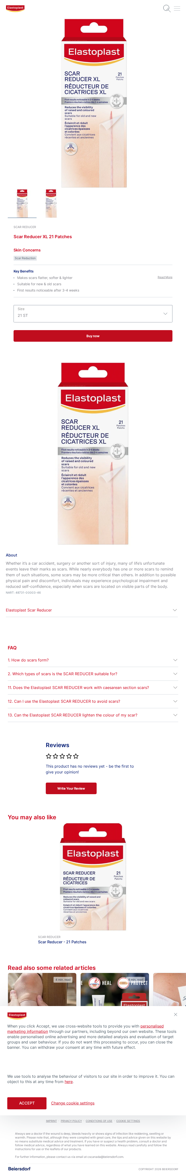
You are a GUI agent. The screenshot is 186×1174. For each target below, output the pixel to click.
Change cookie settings (72, 1103)
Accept (27, 1103)
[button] (92, 610)
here (69, 1081)
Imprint (51, 1121)
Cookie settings (128, 1121)
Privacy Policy (71, 1121)
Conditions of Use (99, 1121)
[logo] (15, 8)
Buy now (93, 336)
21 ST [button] (23, 312)
